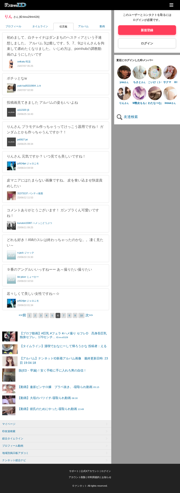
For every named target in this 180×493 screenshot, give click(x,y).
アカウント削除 (77, 477)
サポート (74, 471)
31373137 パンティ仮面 (30, 193)
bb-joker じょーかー (28, 277)
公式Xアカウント (90, 471)
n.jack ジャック (25, 252)
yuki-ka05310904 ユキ (29, 85)
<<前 (23, 315)
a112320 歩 (23, 110)
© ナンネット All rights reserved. (90, 485)
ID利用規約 (94, 477)
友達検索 (130, 117)
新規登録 (147, 30)
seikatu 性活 (24, 61)
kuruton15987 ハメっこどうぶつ (34, 223)
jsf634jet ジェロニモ (28, 163)
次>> (89, 315)
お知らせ (106, 477)
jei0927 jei (22, 139)
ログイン (147, 43)
